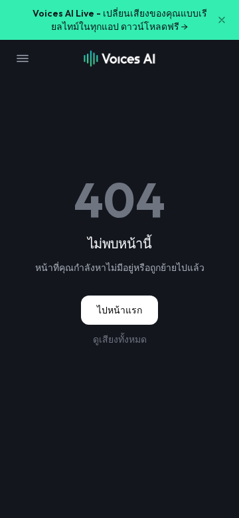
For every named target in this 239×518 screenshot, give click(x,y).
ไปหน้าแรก (119, 310)
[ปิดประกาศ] (222, 20)
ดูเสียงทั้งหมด (120, 339)
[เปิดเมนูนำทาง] (22, 58)
